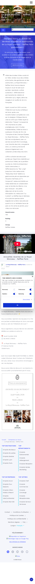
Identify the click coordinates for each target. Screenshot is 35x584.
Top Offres (22, 477)
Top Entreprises (8, 477)
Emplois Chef (24, 481)
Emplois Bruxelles (9, 453)
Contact (7, 512)
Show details (26, 299)
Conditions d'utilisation (21, 512)
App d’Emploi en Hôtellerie (17, 541)
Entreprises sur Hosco (14, 439)
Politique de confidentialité (16, 519)
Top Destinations (9, 446)
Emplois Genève (8, 456)
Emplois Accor (8, 481)
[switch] (31, 289)
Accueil (4, 439)
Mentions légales (14, 522)
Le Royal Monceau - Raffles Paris (15, 264)
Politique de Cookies (17, 515)
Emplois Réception (25, 464)
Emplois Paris (7, 463)
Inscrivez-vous (17, 65)
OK (17, 305)
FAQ (24, 522)
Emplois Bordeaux (9, 450)
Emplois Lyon (7, 460)
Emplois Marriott (8, 502)
